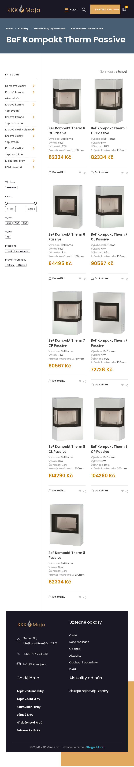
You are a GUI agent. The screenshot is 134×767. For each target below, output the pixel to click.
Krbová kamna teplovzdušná (14, 120)
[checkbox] (11, 187)
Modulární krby (15, 161)
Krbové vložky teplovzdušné (49, 28)
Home (9, 28)
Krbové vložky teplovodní (14, 139)
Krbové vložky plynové (19, 129)
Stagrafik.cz (95, 747)
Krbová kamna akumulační (14, 95)
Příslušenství (13, 167)
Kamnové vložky (15, 86)
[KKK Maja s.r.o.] (23, 9)
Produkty (23, 28)
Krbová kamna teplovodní (14, 107)
